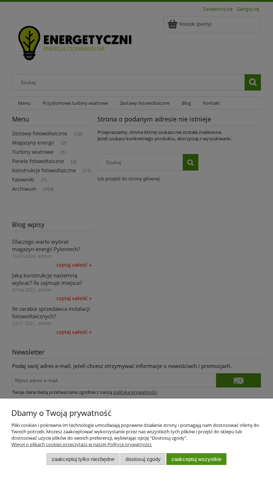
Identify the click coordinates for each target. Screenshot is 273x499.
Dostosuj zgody (143, 459)
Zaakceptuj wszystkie (196, 459)
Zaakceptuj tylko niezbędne (83, 459)
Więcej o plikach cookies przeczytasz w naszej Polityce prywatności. (81, 444)
